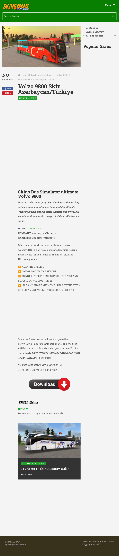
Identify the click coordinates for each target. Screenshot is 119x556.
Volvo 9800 (62, 75)
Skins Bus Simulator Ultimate (98, 541)
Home (24, 75)
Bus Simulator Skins (42, 75)
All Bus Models (94, 35)
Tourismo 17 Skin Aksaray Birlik (45, 469)
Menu (108, 5)
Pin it (9, 93)
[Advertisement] (49, 125)
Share (8, 88)
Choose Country (95, 31)
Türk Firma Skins (27, 98)
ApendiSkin (26, 474)
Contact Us (92, 27)
